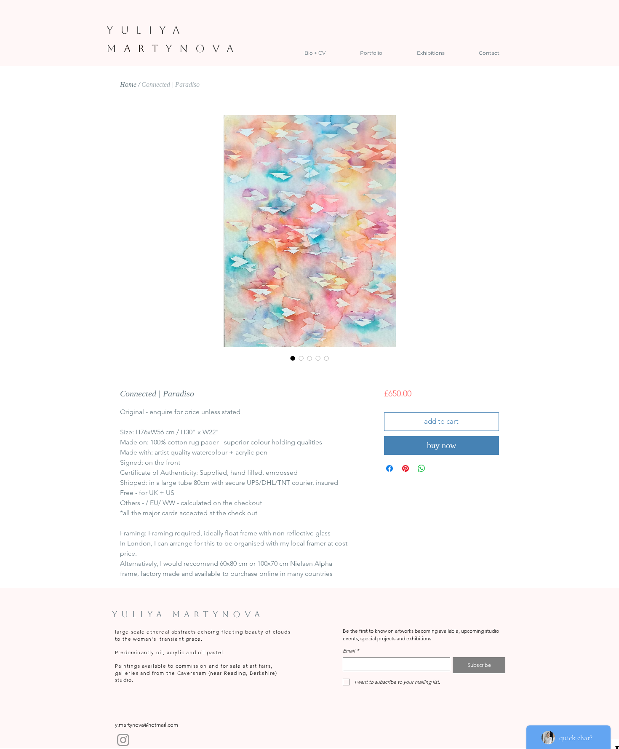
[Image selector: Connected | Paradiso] (292, 358)
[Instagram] (123, 740)
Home (128, 84)
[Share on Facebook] (389, 468)
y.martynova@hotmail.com (146, 725)
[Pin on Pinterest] (405, 468)
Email (351, 650)
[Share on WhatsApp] (421, 468)
